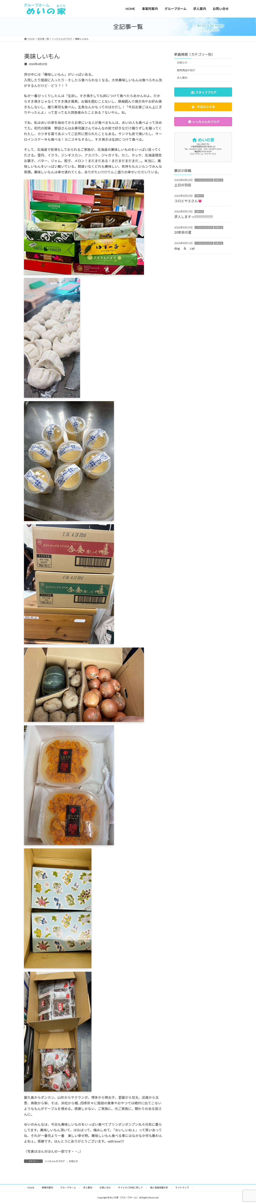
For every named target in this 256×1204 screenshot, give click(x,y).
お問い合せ (105, 1187)
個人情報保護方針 (159, 1187)
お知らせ (73, 1161)
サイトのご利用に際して (130, 1187)
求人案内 (182, 77)
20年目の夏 (183, 232)
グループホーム (68, 1187)
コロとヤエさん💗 (188, 201)
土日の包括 (182, 185)
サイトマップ (182, 1187)
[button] (203, 107)
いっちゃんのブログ (55, 1161)
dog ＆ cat (184, 248)
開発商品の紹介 (186, 70)
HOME (31, 1187)
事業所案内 (47, 1187)
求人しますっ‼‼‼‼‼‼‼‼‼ (193, 217)
